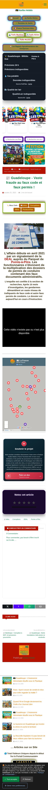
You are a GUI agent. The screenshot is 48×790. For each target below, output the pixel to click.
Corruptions (34, 205)
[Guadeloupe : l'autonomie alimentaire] (34, 154)
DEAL (17, 209)
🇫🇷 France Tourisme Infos (24, 28)
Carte (30, 84)
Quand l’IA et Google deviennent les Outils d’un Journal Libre (27, 702)
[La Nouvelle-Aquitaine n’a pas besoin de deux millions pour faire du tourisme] (7, 738)
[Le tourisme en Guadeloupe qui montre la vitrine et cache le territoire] (7, 726)
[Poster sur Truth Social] (18, 606)
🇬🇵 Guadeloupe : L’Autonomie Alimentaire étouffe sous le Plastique (27, 679)
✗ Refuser (27, 779)
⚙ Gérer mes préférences (15, 786)
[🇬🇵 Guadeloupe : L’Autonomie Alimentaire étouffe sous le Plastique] (7, 680)
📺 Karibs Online (31, 18)
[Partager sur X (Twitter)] (7, 606)
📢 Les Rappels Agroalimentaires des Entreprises (24, 48)
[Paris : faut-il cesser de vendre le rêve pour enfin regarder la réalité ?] (7, 692)
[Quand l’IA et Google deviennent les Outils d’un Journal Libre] (7, 704)
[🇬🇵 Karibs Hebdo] (21, 4)
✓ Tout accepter (11, 779)
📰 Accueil (14, 18)
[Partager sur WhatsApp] (29, 606)
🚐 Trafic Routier (24, 40)
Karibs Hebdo (28, 658)
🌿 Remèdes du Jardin (24, 23)
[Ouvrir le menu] (44, 4)
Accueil (6, 169)
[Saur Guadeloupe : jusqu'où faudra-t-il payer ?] (13, 154)
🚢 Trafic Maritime (16, 35)
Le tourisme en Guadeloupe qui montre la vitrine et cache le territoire (28, 725)
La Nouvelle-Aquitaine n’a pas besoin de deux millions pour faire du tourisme (29, 737)
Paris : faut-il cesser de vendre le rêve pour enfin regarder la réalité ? (28, 691)
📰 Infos (14, 169)
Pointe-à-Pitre (28, 209)
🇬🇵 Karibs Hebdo (24, 10)
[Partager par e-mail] (40, 606)
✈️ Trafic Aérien (33, 35)
